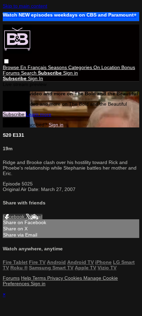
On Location (107, 67)
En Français (34, 67)
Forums (12, 73)
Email (36, 216)
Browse (11, 67)
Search (29, 73)
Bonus (128, 67)
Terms (39, 278)
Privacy (55, 278)
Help (26, 278)
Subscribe (14, 114)
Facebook (14, 216)
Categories (80, 67)
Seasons (58, 67)
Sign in (70, 73)
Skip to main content (25, 6)
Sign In (35, 78)
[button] (6, 61)
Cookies (73, 278)
